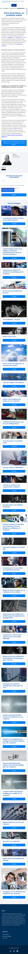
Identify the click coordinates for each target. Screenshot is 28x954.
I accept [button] (14, 5)
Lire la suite (14, 223)
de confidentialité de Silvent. (20, 185)
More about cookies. (6, 2)
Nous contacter (6, 934)
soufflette (10, 37)
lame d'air (18, 37)
